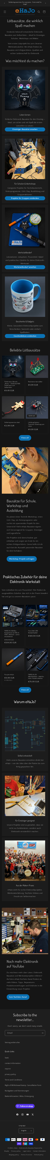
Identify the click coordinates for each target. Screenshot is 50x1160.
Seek (7, 1058)
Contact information (39, 1151)
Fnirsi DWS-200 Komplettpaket (33, 632)
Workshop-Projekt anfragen (21, 559)
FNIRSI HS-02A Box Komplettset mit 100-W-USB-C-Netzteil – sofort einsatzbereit (12, 633)
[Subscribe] (42, 1033)
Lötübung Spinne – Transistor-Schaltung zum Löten (36, 424)
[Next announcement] (45, 3)
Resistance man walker (35, 382)
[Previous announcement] (4, 3)
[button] (5, 11)
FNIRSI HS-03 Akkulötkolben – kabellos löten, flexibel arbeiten (36, 676)
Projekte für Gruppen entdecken (25, 198)
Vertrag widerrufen (12, 1043)
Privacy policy (16, 1151)
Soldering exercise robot (12, 422)
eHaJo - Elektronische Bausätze (24, 1148)
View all (25, 438)
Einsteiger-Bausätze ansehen (24, 129)
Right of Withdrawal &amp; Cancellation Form (23, 1085)
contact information (13, 1063)
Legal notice (27, 1151)
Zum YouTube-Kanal (18, 997)
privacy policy (10, 1074)
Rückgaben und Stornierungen (17, 1091)
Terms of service (26, 1155)
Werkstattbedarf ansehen (25, 267)
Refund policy (38, 1155)
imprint (8, 1069)
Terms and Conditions (13, 1080)
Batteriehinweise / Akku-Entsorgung (19, 1096)
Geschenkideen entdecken (25, 336)
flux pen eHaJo (9, 674)
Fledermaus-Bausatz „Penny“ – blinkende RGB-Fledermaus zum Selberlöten (12, 384)
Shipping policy (14, 1155)
